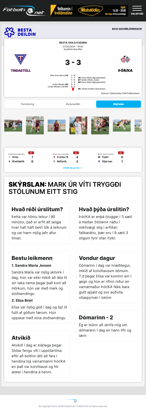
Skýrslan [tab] (118, 103)
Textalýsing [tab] (27, 103)
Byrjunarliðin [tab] (73, 103)
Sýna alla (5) (71, 168)
